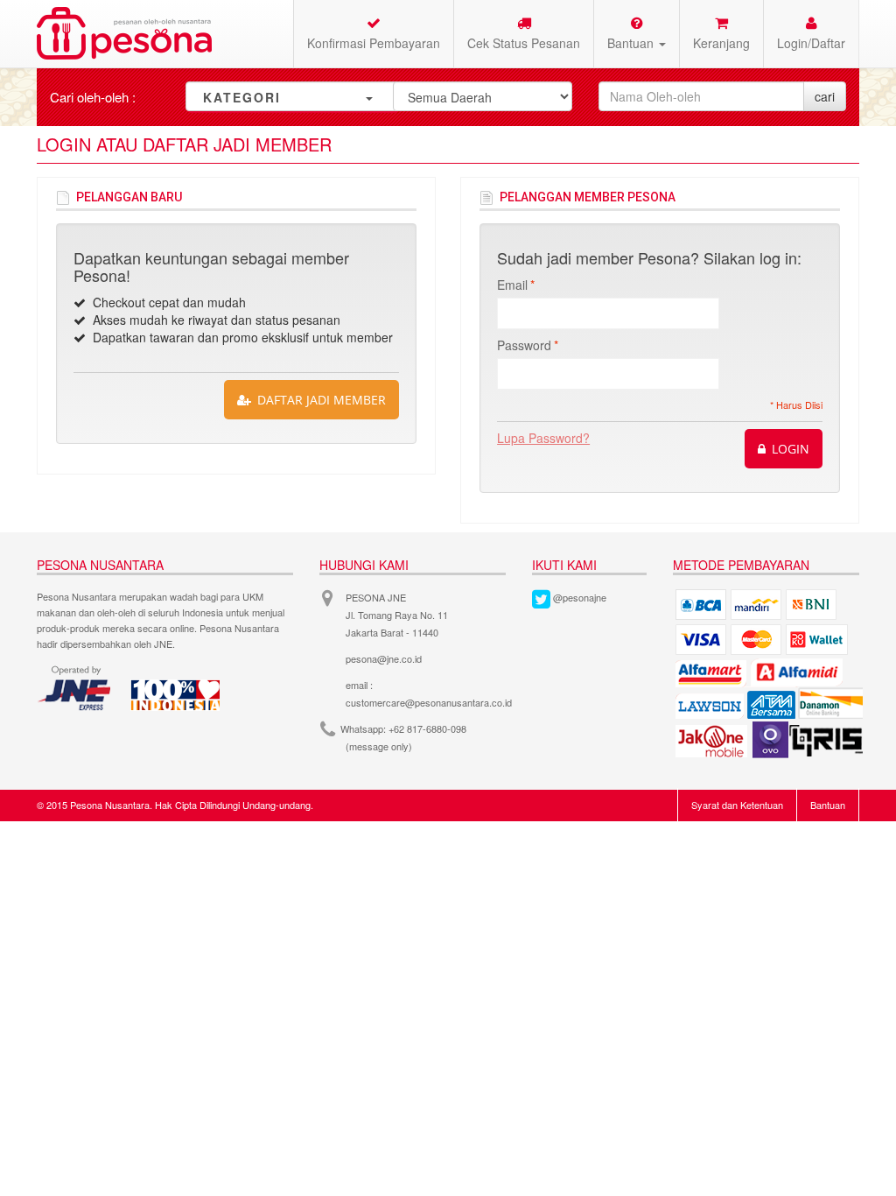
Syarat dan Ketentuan (737, 805)
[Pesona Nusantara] (124, 33)
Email (512, 284)
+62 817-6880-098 (427, 728)
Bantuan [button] (632, 43)
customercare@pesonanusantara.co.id (429, 702)
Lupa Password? (543, 438)
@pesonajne (579, 597)
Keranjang (721, 43)
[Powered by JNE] (76, 688)
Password (524, 345)
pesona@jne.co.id (384, 658)
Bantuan (827, 805)
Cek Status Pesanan (523, 43)
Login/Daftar (811, 43)
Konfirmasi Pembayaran (373, 43)
